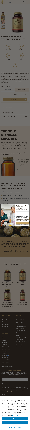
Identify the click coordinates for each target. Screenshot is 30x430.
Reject (15, 422)
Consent (15, 418)
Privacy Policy (16, 415)
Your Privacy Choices (15, 427)
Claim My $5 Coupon (22, 222)
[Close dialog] (28, 204)
